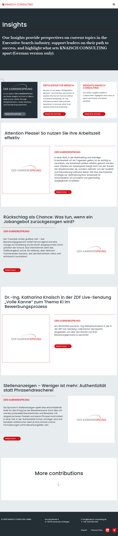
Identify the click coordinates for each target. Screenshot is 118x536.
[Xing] (114, 530)
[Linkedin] (107, 530)
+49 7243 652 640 (90, 522)
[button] (114, 4)
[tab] (19, 100)
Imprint (84, 530)
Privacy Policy (96, 530)
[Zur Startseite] (17, 4)
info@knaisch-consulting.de (94, 519)
